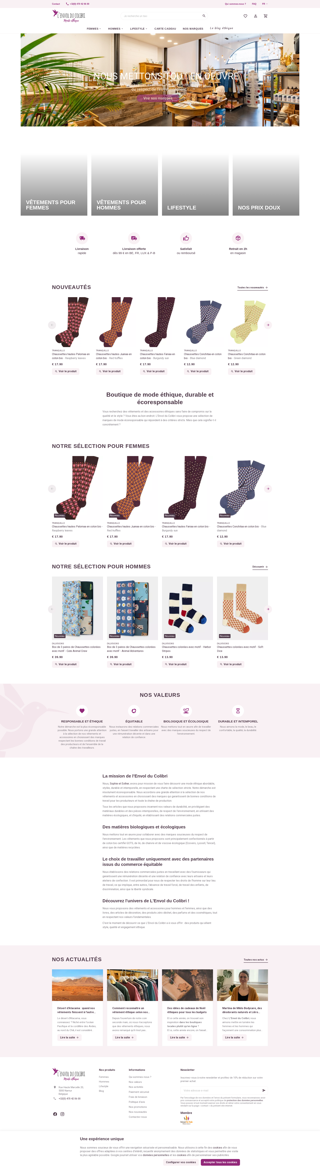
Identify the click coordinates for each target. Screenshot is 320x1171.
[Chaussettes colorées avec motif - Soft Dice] (242, 608)
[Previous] (52, 325)
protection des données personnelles (245, 1100)
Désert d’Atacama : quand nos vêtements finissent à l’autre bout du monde (76, 1010)
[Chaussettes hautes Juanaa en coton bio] (116, 322)
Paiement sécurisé (139, 1091)
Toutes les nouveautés (250, 287)
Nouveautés (71, 287)
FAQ (254, 4)
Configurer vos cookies (181, 1162)
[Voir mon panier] (266, 16)
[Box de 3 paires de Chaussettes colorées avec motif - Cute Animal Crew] (77, 608)
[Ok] (264, 1090)
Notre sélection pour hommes (101, 567)
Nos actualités (77, 959)
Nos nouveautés (138, 1111)
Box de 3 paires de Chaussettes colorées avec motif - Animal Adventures (131, 649)
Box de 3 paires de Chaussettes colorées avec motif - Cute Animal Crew (76, 649)
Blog (101, 1090)
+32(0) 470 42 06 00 (69, 1098)
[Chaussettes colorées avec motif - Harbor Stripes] (187, 608)
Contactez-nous (138, 1116)
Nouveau (59, 515)
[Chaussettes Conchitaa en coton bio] (204, 322)
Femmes (104, 1076)
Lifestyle (103, 1086)
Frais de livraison (138, 1096)
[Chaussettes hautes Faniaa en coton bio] (160, 322)
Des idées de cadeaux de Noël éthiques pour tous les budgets (187, 1010)
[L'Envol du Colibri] (68, 16)
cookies (217, 1147)
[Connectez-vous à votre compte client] (255, 16)
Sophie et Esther (119, 783)
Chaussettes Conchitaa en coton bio (203, 356)
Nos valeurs (135, 1081)
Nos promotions (138, 1106)
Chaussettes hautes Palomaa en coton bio (71, 356)
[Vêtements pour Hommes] (124, 174)
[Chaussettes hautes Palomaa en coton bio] (72, 322)
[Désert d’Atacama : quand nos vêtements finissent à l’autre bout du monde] (77, 985)
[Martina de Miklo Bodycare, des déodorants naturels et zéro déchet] (242, 985)
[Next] (268, 325)
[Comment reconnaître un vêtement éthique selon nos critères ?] (132, 985)
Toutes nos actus (254, 959)
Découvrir (258, 566)
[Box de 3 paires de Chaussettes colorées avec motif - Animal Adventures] (132, 608)
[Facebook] (55, 1114)
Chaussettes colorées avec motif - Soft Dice (240, 649)
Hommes (104, 1081)
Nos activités (136, 1086)
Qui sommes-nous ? (235, 4)
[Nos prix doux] (266, 174)
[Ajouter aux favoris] (99, 460)
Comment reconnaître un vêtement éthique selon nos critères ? (130, 1010)
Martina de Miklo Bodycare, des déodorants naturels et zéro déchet (242, 1010)
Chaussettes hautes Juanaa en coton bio (114, 356)
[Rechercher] (204, 16)
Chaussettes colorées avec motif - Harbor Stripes (186, 649)
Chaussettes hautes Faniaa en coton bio (157, 356)
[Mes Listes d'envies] (245, 16)
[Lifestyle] (195, 174)
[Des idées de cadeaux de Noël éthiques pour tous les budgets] (187, 985)
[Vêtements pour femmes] (54, 174)
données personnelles (156, 1155)
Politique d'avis (137, 1101)
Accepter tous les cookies (220, 1162)
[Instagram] (62, 1114)
